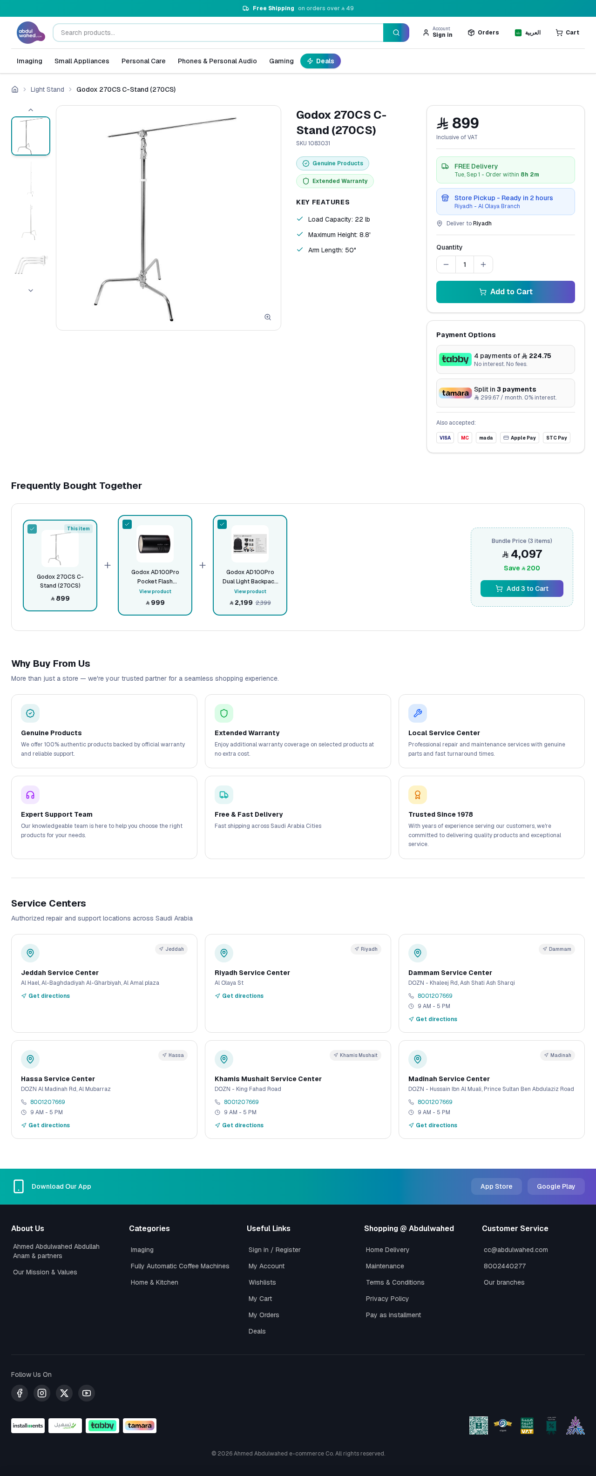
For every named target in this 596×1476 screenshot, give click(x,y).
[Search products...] (396, 32)
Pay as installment (393, 1315)
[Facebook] (19, 1393)
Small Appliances (81, 61)
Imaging (29, 61)
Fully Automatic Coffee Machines (180, 1266)
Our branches (504, 1282)
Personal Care (144, 61)
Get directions (49, 996)
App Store (497, 1186)
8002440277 (505, 1266)
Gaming (281, 61)
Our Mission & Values (45, 1272)
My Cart (260, 1298)
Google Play (556, 1186)
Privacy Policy (387, 1298)
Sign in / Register (275, 1250)
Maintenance (385, 1266)
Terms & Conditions (395, 1282)
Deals (325, 61)
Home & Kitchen (154, 1282)
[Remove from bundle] (32, 529)
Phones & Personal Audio (217, 61)
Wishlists (262, 1282)
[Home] (15, 89)
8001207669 (435, 996)
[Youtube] (86, 1393)
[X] (64, 1393)
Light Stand (47, 89)
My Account (266, 1266)
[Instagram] (42, 1393)
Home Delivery (388, 1250)
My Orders (264, 1315)
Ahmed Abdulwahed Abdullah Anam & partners (56, 1251)
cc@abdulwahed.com (516, 1250)
